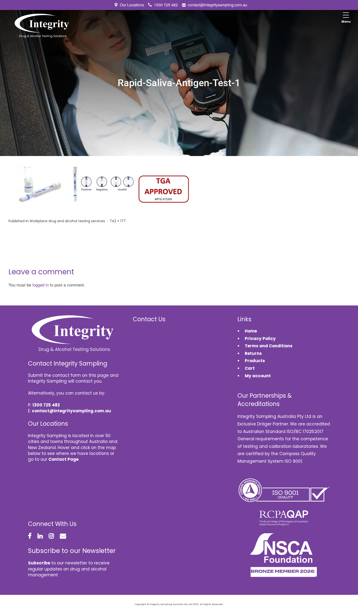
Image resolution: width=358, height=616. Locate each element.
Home (251, 331)
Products (255, 361)
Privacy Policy (260, 338)
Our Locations (132, 5)
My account (258, 376)
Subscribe (39, 563)
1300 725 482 (166, 5)
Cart (250, 368)
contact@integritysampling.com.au (217, 5)
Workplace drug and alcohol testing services (67, 221)
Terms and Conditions (268, 346)
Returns (253, 353)
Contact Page (63, 459)
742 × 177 (118, 221)
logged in (40, 285)
